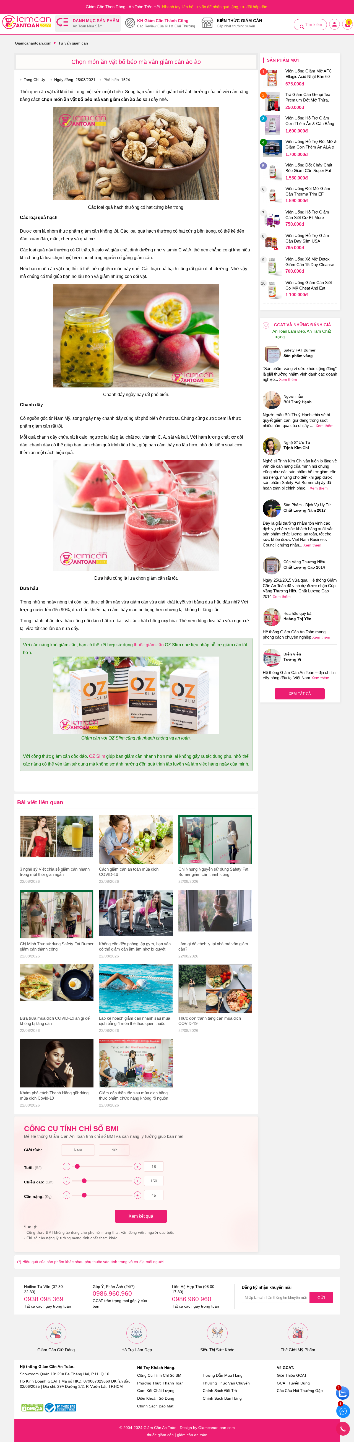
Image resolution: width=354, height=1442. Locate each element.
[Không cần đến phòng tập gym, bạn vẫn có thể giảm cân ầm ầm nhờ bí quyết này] (136, 914)
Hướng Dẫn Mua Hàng (223, 1375)
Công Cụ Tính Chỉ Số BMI (160, 1375)
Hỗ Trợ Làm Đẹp (136, 1349)
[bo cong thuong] (60, 1408)
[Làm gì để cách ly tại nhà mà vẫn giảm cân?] (215, 914)
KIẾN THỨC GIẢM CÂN (239, 23)
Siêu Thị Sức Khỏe (217, 1349)
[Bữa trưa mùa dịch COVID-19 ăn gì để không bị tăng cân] (57, 988)
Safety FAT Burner (299, 353)
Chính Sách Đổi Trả (220, 1390)
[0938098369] (343, 1429)
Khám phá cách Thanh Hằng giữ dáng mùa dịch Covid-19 (54, 1095)
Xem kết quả (141, 1216)
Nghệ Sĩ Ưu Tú (296, 445)
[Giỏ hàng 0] (348, 29)
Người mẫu (297, 399)
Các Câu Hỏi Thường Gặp (300, 1390)
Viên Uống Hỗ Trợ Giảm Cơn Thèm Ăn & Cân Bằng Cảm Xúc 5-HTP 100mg (309, 121)
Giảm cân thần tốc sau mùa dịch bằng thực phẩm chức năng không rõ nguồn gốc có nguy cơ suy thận (133, 1095)
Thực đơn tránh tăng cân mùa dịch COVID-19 (209, 1021)
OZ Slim (97, 756)
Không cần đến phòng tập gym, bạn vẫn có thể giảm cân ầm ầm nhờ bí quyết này (135, 946)
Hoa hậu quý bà (297, 616)
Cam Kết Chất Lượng (156, 1390)
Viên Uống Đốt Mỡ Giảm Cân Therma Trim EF (307, 191)
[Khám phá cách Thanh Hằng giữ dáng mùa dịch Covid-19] (57, 1063)
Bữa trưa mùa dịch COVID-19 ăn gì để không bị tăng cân (55, 1021)
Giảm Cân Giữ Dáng (56, 1349)
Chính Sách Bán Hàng (222, 1398)
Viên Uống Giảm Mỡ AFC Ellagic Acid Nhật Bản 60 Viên (308, 74)
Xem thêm (288, 379)
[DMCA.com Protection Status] (32, 1408)
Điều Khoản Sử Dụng (155, 1398)
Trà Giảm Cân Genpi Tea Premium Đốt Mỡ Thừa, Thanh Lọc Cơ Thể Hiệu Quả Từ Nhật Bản (307, 98)
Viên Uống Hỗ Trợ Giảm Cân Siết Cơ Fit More (307, 215)
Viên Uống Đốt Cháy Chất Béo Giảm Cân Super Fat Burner (308, 168)
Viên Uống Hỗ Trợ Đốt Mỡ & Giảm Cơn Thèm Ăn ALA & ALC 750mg (311, 145)
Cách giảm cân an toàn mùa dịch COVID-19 (128, 872)
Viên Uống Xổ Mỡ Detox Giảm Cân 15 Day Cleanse (309, 262)
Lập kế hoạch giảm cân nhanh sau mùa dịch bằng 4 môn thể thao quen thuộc (134, 1021)
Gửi (321, 1297)
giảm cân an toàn (192, 1435)
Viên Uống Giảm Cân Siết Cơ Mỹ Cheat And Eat (308, 285)
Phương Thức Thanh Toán (160, 1383)
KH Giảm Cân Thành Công (166, 23)
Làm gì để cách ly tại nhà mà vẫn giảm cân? (213, 946)
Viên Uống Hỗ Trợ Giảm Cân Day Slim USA (307, 238)
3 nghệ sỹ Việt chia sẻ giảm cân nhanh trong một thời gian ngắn (55, 872)
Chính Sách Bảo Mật (155, 1406)
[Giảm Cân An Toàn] (26, 23)
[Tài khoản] (335, 29)
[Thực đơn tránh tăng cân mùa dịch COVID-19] (215, 988)
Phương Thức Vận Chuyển (226, 1383)
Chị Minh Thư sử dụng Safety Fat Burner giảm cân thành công (56, 946)
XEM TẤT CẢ (300, 694)
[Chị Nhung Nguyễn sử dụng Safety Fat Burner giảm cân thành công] (215, 839)
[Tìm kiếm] (302, 26)
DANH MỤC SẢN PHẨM (96, 23)
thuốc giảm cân (149, 644)
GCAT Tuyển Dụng (293, 1383)
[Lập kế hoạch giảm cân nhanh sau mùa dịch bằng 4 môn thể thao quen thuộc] (136, 988)
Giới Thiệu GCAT (292, 1375)
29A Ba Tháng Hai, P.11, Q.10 (83, 1374)
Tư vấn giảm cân (73, 43)
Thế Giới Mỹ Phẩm (298, 1349)
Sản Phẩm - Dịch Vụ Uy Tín (307, 507)
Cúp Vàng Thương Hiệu (304, 564)
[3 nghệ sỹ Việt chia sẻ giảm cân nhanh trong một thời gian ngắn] (57, 839)
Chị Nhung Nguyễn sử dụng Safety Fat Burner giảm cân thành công (213, 872)
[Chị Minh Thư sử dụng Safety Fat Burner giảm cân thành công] (57, 914)
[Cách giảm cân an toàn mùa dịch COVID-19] (136, 839)
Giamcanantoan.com (33, 43)
